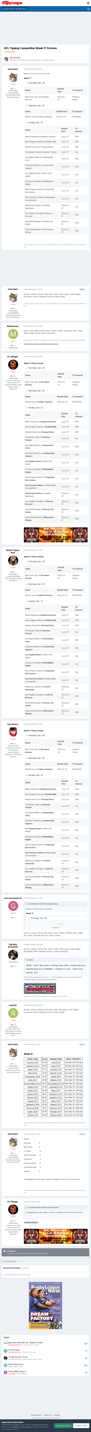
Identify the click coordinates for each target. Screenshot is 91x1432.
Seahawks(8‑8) (32, 1104)
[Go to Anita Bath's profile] (5, 1372)
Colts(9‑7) (32, 1080)
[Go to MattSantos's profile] (13, 334)
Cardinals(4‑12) (55, 1087)
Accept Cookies (64, 1426)
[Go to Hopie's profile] (5, 1365)
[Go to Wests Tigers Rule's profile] (13, 560)
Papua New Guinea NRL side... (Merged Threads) (25, 1343)
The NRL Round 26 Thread (17, 1357)
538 (14, 1024)
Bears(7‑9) (33, 1069)
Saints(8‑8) (56, 1076)
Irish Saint (13, 69)
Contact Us (48, 1415)
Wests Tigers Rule (12, 551)
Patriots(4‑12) (56, 1073)
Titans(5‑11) (56, 1101)
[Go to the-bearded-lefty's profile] (5, 1351)
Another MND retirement (17, 1371)
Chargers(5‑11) (55, 1108)
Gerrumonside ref (13, 898)
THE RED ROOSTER (13, 945)
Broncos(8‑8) (33, 1108)
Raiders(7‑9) (55, 1080)
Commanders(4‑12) (32, 1083)
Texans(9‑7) (32, 1101)
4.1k (14, 345)
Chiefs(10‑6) (32, 1111)
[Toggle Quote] (27, 904)
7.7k (14, 88)
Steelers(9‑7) (56, 1104)
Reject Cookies (81, 1426)
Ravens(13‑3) (33, 1097)
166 (14, 572)
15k (14, 917)
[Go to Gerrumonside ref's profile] (13, 906)
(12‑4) (56, 1083)
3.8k (14, 966)
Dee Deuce (12, 724)
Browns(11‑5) (33, 1062)
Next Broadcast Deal (15, 1364)
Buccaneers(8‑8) (32, 1076)
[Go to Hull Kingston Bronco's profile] (5, 1344)
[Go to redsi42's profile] (13, 1013)
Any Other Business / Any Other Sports (40, 60)
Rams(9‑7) (56, 1090)
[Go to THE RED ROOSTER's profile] (13, 955)
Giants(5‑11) (33, 1090)
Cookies (57, 1415)
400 (14, 743)
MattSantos (13, 326)
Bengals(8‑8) (56, 1111)
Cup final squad (13, 1350)
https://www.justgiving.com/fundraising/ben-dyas (41, 344)
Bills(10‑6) (32, 1073)
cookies (16, 1425)
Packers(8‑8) (56, 1115)
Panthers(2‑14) (55, 1094)
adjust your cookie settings (22, 1427)
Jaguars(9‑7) (33, 1094)
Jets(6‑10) (55, 1062)
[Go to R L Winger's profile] (13, 365)
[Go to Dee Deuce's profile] (13, 732)
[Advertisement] (28, 28)
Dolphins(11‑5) (56, 1097)
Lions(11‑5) (56, 1066)
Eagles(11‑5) (32, 1087)
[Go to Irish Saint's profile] (6, 58)
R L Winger (12, 357)
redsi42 (13, 1005)
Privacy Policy (36, 1415)
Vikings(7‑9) (32, 1115)
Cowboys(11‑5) (32, 1066)
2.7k (14, 376)
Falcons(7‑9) (56, 1069)
